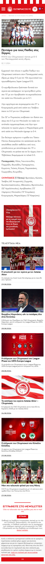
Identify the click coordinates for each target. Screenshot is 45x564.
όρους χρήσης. (22, 530)
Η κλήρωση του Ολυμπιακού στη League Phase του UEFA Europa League (21, 360)
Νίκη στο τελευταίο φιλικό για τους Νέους (21, 486)
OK (22, 559)
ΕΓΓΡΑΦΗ (22, 516)
